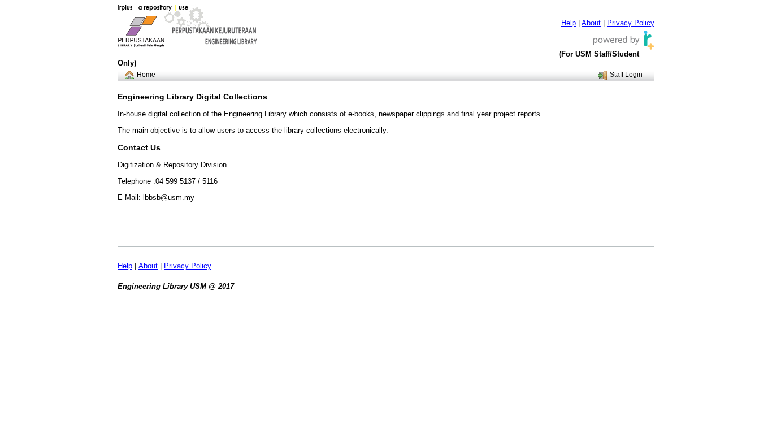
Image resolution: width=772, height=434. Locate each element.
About (591, 23)
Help (568, 23)
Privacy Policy (630, 23)
